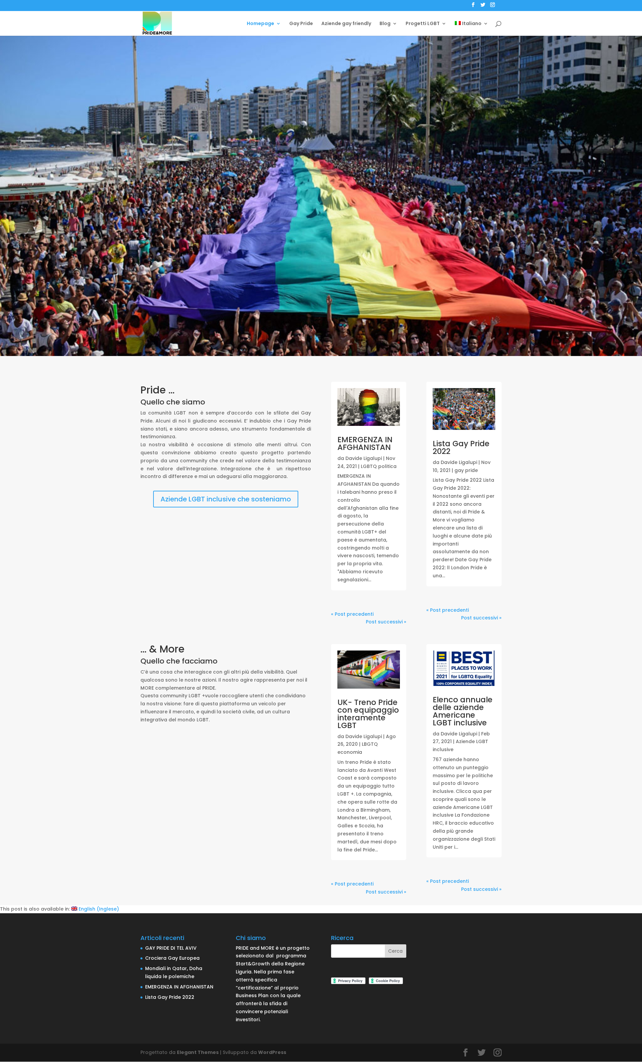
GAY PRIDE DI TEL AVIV (171, 948)
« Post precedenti (352, 614)
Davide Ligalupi (363, 458)
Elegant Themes (198, 1052)
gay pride (466, 470)
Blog (385, 24)
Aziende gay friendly (346, 24)
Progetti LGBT (423, 24)
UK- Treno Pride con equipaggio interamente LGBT (368, 714)
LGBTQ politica (379, 466)
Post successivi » (386, 621)
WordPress (272, 1052)
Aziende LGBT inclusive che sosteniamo (225, 499)
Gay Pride (301, 24)
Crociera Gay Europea (172, 958)
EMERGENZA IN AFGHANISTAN (365, 443)
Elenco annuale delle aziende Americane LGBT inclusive (463, 711)
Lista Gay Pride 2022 (461, 447)
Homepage (260, 24)
